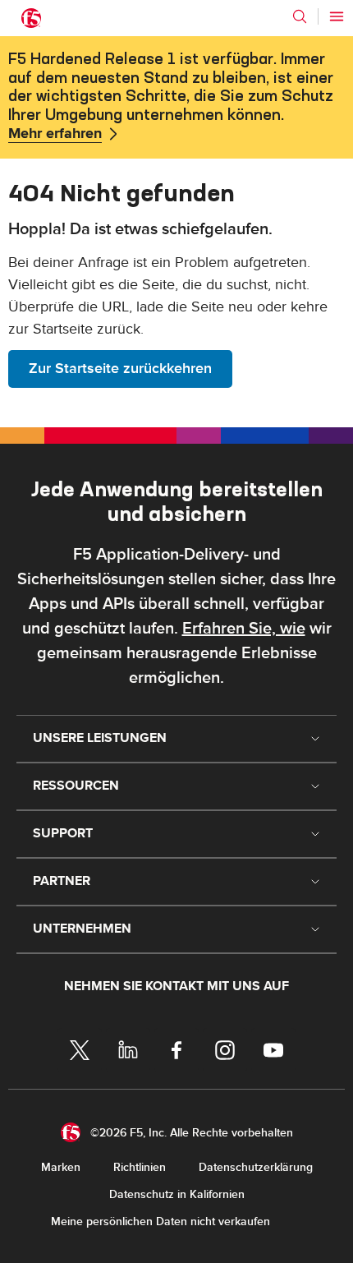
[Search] (299, 16)
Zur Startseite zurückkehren (120, 368)
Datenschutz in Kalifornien (177, 1194)
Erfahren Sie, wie (243, 628)
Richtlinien (139, 1167)
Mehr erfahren (55, 134)
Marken (60, 1167)
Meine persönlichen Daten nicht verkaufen (160, 1221)
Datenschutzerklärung (256, 1167)
